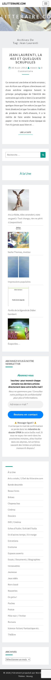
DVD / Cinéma (14, 522)
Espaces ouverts (15, 553)
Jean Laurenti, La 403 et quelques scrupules (25, 58)
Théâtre (12, 634)
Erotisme (12, 547)
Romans (12, 622)
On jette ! (12, 597)
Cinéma (11, 509)
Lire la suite (26, 132)
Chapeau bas (14, 503)
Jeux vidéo (13, 578)
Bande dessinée (15, 484)
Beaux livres (13, 490)
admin (33, 68)
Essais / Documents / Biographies (24, 559)
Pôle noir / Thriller (17, 615)
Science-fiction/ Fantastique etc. (23, 628)
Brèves (11, 497)
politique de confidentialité (28, 394)
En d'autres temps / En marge (22, 534)
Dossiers (12, 515)
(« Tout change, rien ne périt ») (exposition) (25, 218)
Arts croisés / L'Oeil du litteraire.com (25, 478)
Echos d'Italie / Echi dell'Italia (22, 528)
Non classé (13, 584)
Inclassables (14, 565)
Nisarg (29, 676)
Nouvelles (12, 590)
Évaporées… (14, 343)
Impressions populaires (19, 281)
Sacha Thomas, (19, 252)
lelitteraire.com (14, 3)
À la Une (12, 472)
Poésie (11, 609)
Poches (11, 603)
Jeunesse (12, 572)
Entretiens (13, 540)
